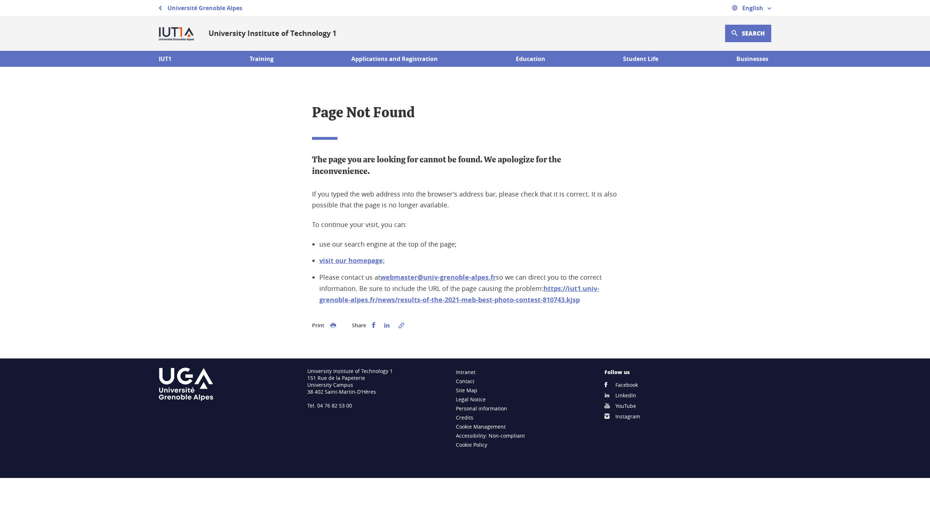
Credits (464, 417)
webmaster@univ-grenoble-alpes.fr (438, 277)
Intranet (466, 372)
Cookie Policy (471, 444)
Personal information (481, 408)
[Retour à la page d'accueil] (178, 33)
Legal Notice (471, 399)
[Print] (333, 325)
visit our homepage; (352, 260)
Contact (465, 381)
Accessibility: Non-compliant (490, 435)
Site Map (466, 390)
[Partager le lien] (401, 325)
